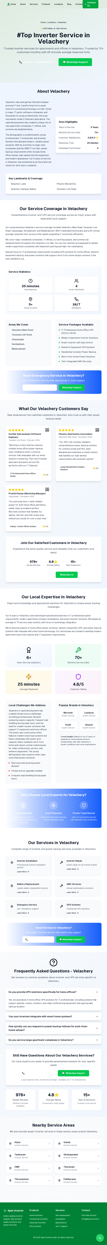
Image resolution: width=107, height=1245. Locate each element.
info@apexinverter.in (90, 1219)
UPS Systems (35, 1226)
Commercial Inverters (38, 1219)
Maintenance (61, 1223)
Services (34, 4)
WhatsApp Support (71, 387)
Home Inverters (36, 1215)
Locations (58, 4)
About (23, 4)
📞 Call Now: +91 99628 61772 (35, 62)
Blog (69, 4)
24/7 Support (61, 1226)
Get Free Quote (41, 574)
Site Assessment (63, 1215)
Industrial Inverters (37, 1223)
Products (46, 4)
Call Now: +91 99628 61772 (40, 387)
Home (13, 4)
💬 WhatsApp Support (75, 62)
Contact (79, 4)
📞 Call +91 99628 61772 (38, 939)
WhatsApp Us (66, 574)
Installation (60, 1219)
